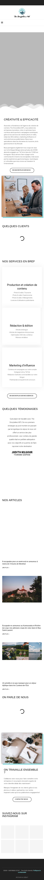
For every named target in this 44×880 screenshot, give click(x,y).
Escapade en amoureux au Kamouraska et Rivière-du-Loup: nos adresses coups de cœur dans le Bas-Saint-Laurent (21, 628)
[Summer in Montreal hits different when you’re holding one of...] (36, 846)
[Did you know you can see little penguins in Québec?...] (36, 832)
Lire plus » (5, 567)
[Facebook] (23, 2)
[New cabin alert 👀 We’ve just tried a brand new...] (8, 832)
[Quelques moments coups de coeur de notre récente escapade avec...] (22, 846)
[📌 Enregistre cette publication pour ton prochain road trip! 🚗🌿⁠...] (8, 846)
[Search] (42, 23)
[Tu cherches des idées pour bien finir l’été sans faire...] (22, 832)
